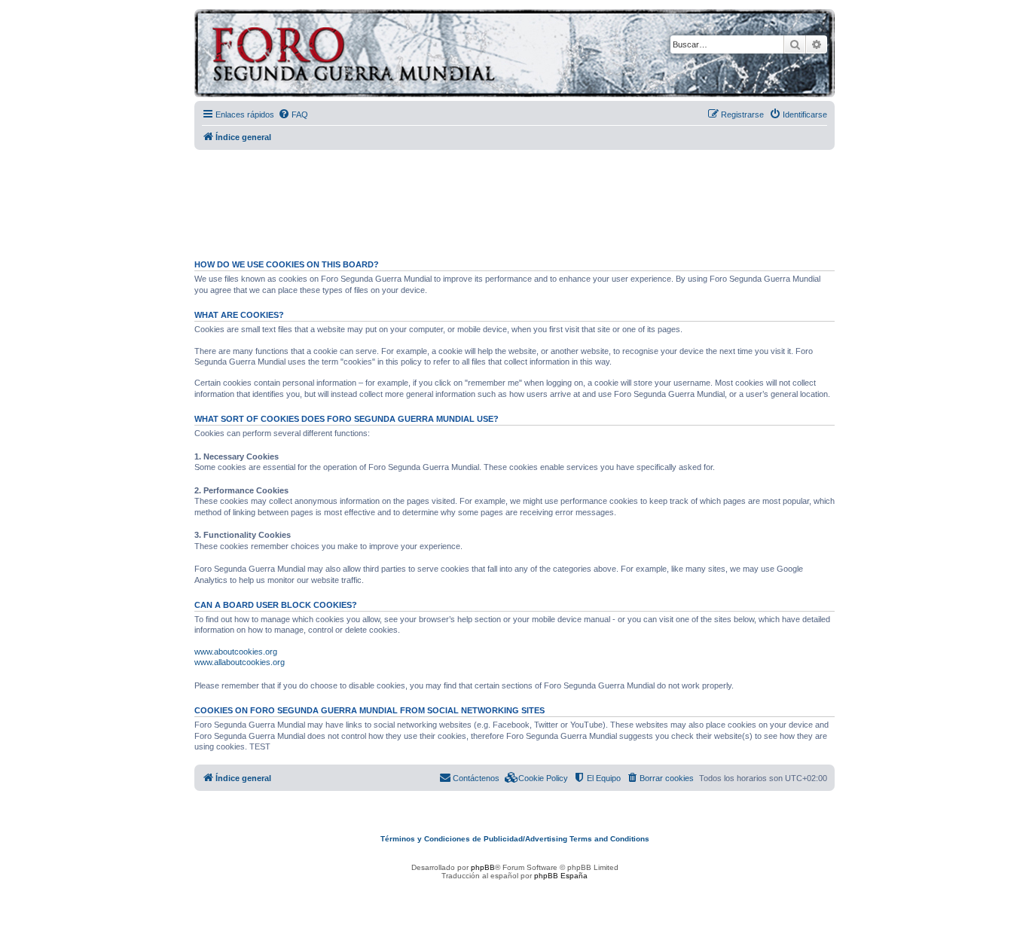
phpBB (483, 867)
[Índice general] (412, 55)
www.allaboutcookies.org (239, 662)
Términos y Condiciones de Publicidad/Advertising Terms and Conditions (514, 839)
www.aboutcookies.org (235, 651)
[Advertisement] (514, 198)
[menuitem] (293, 114)
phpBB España (561, 876)
